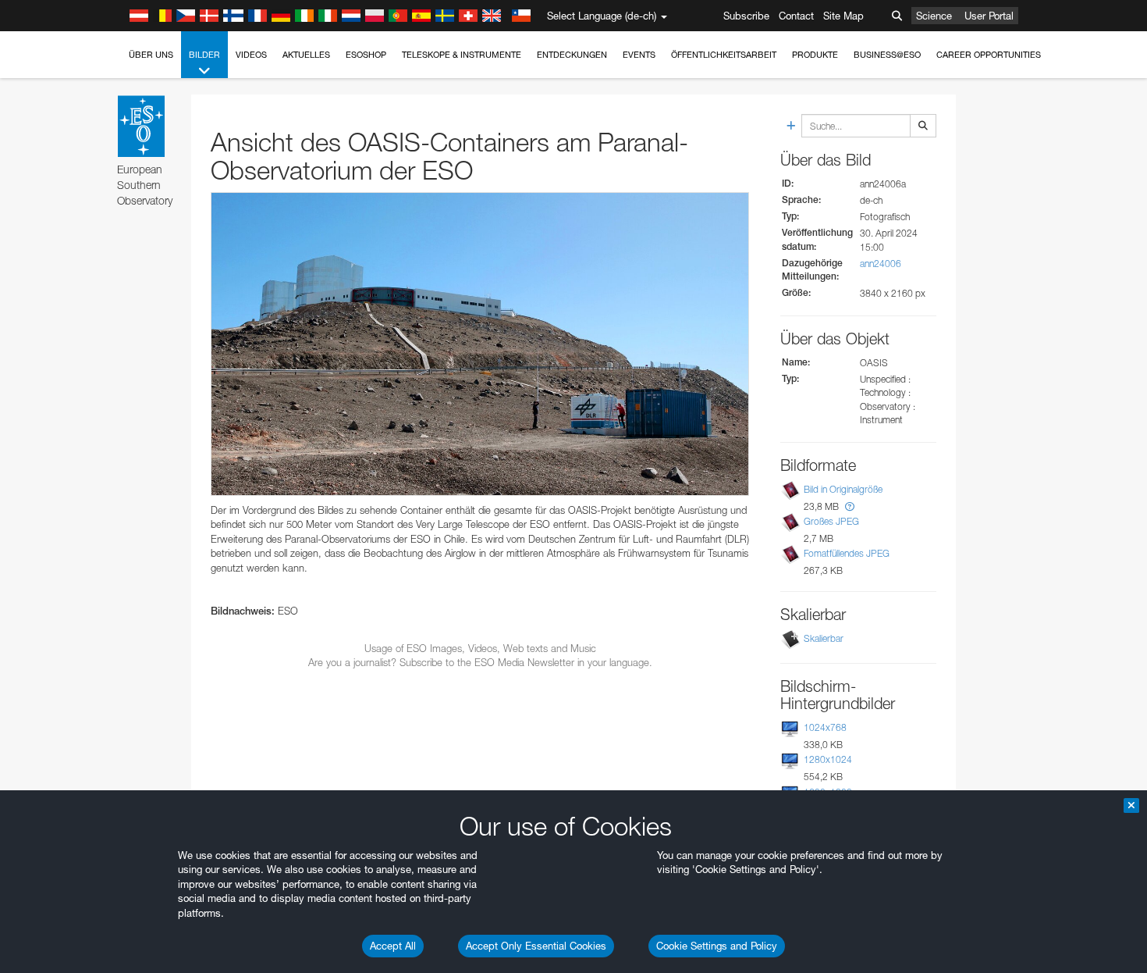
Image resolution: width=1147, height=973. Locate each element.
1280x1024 (828, 759)
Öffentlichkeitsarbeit (723, 54)
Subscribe (746, 15)
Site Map (843, 15)
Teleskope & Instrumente (461, 54)
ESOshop (366, 54)
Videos (251, 54)
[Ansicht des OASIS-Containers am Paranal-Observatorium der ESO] (479, 344)
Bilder (204, 54)
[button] (849, 506)
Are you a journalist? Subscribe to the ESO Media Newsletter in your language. (480, 662)
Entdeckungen (572, 54)
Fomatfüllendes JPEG (847, 553)
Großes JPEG (831, 521)
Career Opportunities (988, 54)
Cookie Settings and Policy (716, 945)
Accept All (393, 945)
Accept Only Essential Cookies (536, 945)
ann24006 (880, 263)
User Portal (989, 15)
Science (934, 15)
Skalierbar (823, 638)
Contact (796, 15)
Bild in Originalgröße (843, 489)
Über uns (151, 54)
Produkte (815, 54)
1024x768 (825, 727)
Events (639, 54)
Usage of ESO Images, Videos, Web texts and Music (480, 648)
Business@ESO (887, 54)
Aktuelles (306, 54)
